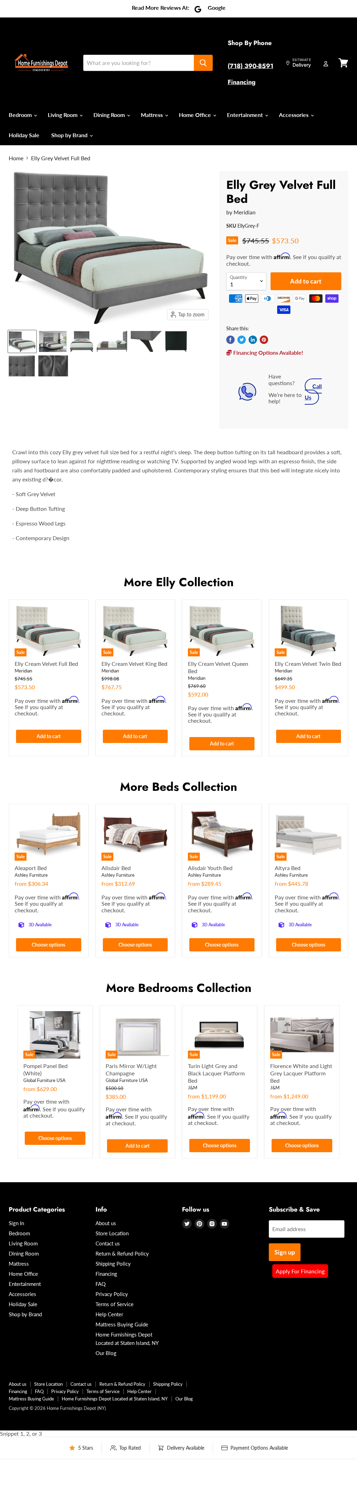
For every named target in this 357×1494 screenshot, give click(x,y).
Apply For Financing (300, 1271)
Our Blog (106, 1353)
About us (106, 1223)
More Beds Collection (178, 786)
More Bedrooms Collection (178, 987)
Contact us (108, 1243)
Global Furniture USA (44, 1080)
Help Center (109, 1314)
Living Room (63, 114)
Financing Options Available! (267, 352)
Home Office (195, 114)
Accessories (294, 114)
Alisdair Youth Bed (210, 867)
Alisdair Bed (116, 867)
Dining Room (109, 114)
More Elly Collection (179, 582)
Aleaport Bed (31, 867)
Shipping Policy (113, 1263)
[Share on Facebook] (230, 340)
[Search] (203, 63)
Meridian (245, 212)
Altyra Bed (288, 867)
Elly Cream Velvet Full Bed (46, 663)
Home (16, 158)
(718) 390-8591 (250, 66)
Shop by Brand (70, 135)
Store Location (112, 1233)
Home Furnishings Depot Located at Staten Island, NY (115, 1398)
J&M (192, 1087)
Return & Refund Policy (122, 1253)
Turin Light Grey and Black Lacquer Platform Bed (216, 1073)
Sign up (284, 1252)
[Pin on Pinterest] (264, 340)
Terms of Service (115, 1304)
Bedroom (21, 114)
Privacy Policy (112, 1294)
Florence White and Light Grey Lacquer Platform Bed (301, 1073)
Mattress (152, 114)
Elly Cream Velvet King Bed (134, 663)
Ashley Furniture (31, 875)
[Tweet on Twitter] (241, 340)
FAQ (101, 1284)
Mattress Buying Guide (122, 1324)
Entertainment (245, 114)
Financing (242, 82)
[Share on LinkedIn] (253, 340)
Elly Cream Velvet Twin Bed (308, 663)
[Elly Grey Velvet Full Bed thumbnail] (22, 341)
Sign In (16, 1223)
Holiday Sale (24, 135)
